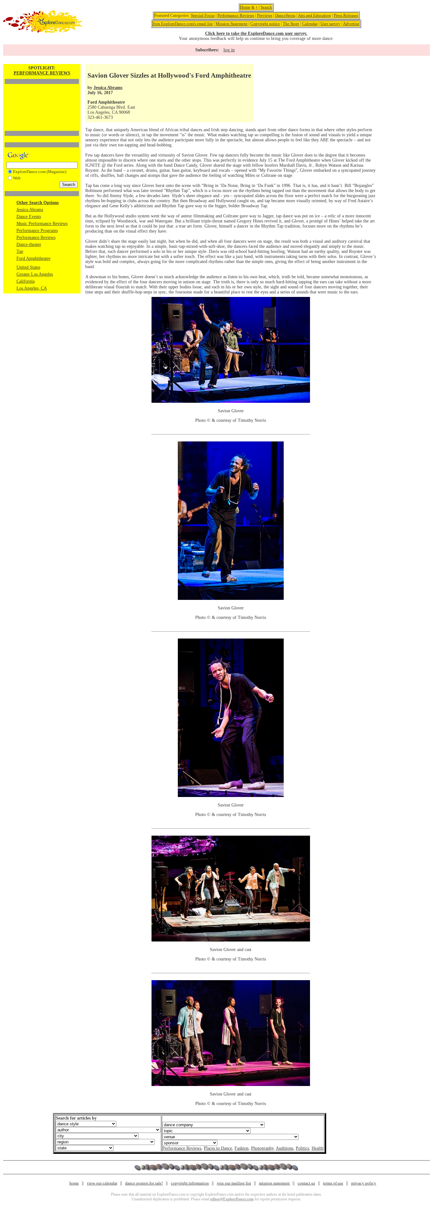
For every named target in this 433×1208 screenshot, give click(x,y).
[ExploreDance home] (42, 31)
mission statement (274, 1183)
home (74, 1183)
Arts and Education (314, 15)
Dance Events (28, 216)
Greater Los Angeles (34, 274)
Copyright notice (265, 23)
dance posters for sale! (144, 1183)
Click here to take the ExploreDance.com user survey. (256, 33)
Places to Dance (218, 1148)
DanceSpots (285, 15)
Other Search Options (37, 202)
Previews (264, 15)
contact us (306, 1183)
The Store (291, 23)
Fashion (242, 1148)
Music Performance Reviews (42, 223)
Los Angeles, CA (31, 288)
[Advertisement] (42, 96)
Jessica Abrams (29, 209)
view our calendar (102, 1183)
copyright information (190, 1183)
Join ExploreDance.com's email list (183, 23)
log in (229, 49)
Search (266, 7)
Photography (262, 1148)
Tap (19, 251)
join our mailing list (234, 1183)
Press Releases (346, 15)
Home (245, 7)
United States (28, 267)
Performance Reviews (235, 15)
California (25, 281)
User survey (330, 23)
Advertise (351, 23)
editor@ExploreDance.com (232, 1199)
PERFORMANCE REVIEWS (42, 73)
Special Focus (203, 15)
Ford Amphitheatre (33, 258)
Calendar (310, 23)
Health (317, 1148)
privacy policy (363, 1183)
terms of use (333, 1183)
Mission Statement (232, 23)
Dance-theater (28, 244)
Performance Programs (37, 230)
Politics (302, 1148)
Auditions (284, 1148)
